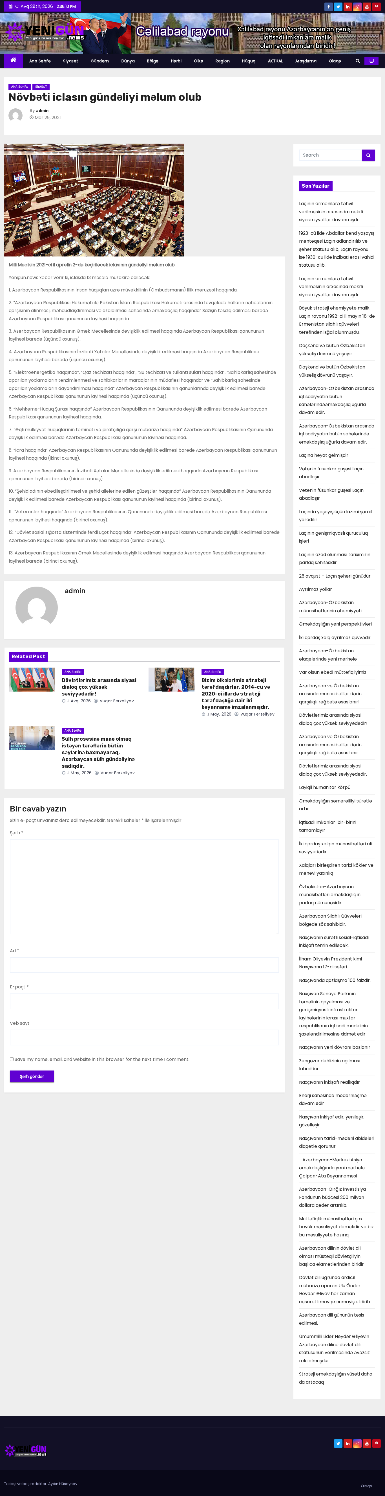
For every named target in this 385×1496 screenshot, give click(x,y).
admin (42, 110)
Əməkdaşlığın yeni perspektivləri (335, 624)
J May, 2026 (219, 714)
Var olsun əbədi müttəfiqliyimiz (332, 672)
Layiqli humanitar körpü (324, 787)
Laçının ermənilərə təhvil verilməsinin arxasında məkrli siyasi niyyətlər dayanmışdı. (331, 211)
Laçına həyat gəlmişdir (323, 455)
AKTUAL (275, 61)
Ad (14, 950)
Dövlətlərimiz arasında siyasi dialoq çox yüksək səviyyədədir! (99, 687)
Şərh (16, 833)
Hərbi (176, 61)
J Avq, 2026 (78, 701)
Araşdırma (306, 61)
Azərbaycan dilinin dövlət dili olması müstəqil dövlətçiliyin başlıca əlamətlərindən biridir (331, 1256)
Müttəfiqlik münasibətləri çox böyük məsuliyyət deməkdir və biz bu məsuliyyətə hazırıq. (336, 1227)
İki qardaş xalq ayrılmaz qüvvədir (335, 637)
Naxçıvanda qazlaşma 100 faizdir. (335, 980)
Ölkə (198, 61)
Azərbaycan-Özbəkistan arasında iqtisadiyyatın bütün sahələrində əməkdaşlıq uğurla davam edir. (336, 434)
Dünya (128, 61)
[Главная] (13, 61)
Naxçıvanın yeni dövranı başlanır (334, 1047)
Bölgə (153, 61)
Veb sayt (20, 1023)
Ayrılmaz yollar (315, 589)
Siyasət (70, 61)
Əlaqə (335, 61)
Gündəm (100, 61)
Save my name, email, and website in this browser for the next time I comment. (102, 1059)
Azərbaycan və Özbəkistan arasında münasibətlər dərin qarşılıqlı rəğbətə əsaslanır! (330, 694)
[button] (358, 61)
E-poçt (19, 987)
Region (223, 61)
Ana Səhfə (40, 61)
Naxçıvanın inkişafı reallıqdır (329, 1082)
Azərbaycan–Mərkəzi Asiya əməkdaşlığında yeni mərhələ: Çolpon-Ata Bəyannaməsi (332, 1168)
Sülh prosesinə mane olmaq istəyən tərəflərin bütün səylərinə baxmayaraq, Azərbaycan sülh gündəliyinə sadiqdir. (98, 752)
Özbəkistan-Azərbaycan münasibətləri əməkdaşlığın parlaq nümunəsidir (329, 894)
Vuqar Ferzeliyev (116, 701)
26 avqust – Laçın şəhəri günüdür (335, 576)
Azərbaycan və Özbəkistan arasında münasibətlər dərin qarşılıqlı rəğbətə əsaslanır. (330, 744)
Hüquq (249, 61)
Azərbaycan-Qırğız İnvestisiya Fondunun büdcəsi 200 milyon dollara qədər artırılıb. (332, 1197)
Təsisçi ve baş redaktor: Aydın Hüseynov (40, 1483)
